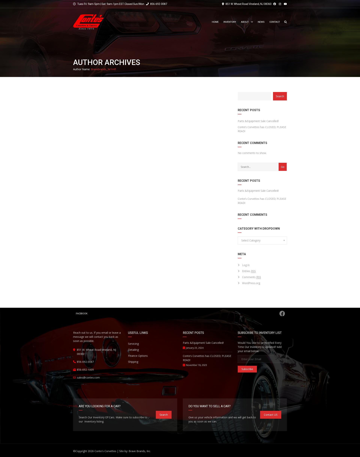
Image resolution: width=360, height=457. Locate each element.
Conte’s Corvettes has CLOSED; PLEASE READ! (262, 129)
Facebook (81, 313)
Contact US (271, 414)
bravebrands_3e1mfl (103, 69)
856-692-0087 (158, 3)
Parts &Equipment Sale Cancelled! (258, 121)
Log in (246, 265)
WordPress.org (251, 283)
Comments (251, 277)
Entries (249, 271)
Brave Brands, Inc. (140, 451)
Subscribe (247, 369)
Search (280, 96)
